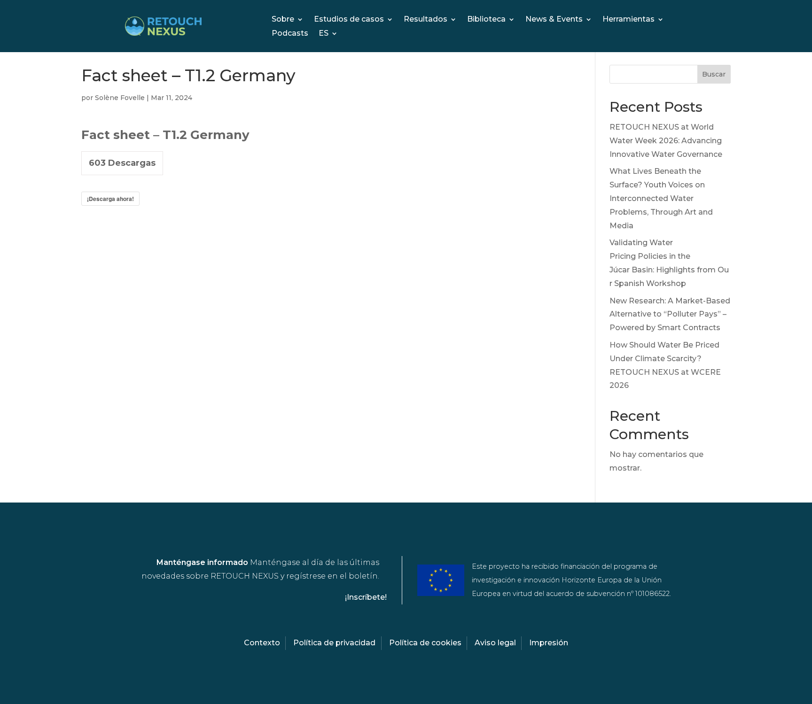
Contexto (262, 642)
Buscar (714, 74)
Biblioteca (486, 19)
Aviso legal (495, 642)
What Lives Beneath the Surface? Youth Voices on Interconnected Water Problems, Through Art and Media (661, 198)
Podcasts (290, 34)
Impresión (548, 642)
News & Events (554, 19)
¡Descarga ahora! (110, 198)
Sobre (283, 19)
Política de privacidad (334, 642)
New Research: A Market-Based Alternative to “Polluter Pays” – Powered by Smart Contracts (669, 314)
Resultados (425, 19)
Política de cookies (425, 642)
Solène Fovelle (120, 97)
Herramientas (628, 19)
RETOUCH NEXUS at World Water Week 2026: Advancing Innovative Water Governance (665, 141)
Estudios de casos (349, 19)
